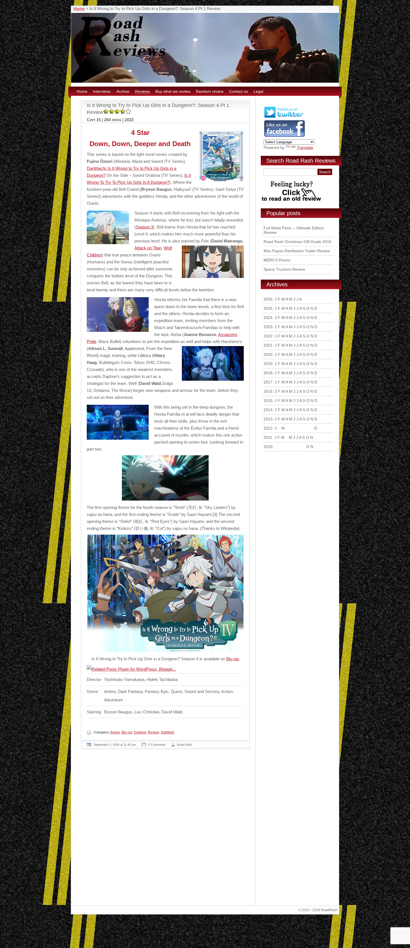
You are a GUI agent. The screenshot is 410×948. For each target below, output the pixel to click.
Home (79, 8)
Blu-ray (232, 658)
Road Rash (184, 744)
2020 (268, 354)
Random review (209, 91)
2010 (268, 446)
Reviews (142, 91)
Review (153, 732)
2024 (268, 317)
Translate (305, 147)
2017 (268, 382)
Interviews (102, 91)
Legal (258, 91)
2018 (268, 373)
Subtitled (167, 732)
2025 (268, 308)
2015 (268, 400)
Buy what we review (172, 91)
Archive (122, 91)
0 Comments (157, 744)
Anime (115, 732)
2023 (268, 327)
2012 (268, 428)
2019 (268, 363)
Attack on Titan (147, 248)
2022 (268, 336)
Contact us (238, 91)
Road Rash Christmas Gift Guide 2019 (297, 241)
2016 (268, 391)
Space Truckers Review (284, 269)
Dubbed (140, 732)
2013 (268, 419)
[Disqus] (166, 829)
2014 (268, 410)
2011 (268, 437)
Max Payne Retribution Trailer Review (297, 251)
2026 (268, 299)
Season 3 (144, 227)
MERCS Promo (277, 260)
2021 (268, 345)
